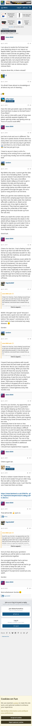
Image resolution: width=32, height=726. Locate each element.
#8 (30, 339)
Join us (17, 614)
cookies (15, 703)
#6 (30, 245)
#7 (30, 289)
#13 (30, 528)
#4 (30, 132)
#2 (30, 81)
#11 (30, 473)
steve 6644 (5, 33)
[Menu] (4, 7)
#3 (30, 105)
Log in (17, 626)
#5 (30, 169)
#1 (30, 43)
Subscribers (10, 27)
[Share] (28, 43)
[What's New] (30, 7)
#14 (30, 588)
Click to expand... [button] (16, 307)
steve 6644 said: (7, 294)
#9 (30, 401)
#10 (30, 458)
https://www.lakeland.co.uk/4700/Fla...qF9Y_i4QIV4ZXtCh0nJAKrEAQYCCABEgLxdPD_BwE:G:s (16, 496)
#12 (30, 509)
